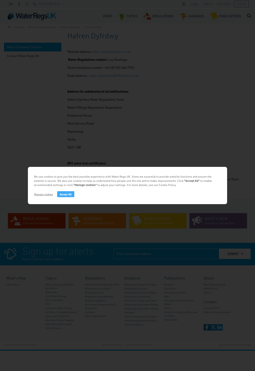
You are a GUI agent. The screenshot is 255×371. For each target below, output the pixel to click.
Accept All (66, 194)
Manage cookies (43, 194)
